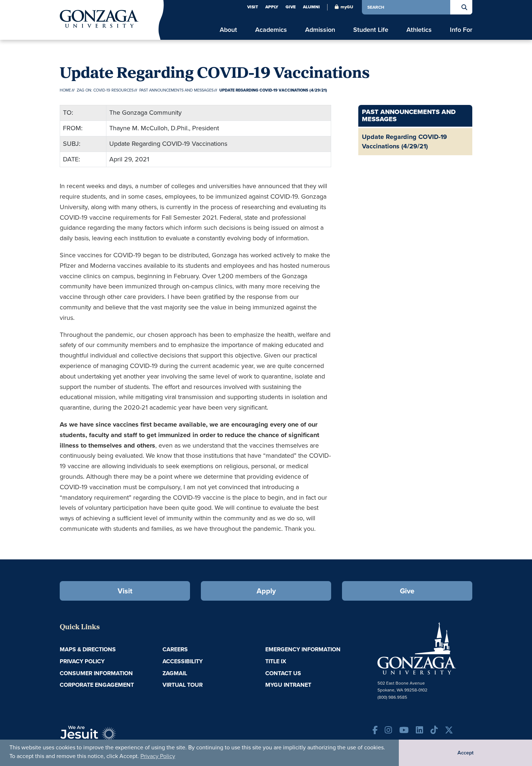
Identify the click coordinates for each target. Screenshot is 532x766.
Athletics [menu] (419, 29)
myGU (347, 7)
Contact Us (283, 673)
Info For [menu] (461, 29)
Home (65, 90)
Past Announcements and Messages (176, 90)
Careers (175, 649)
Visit (252, 7)
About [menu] (228, 29)
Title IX (275, 661)
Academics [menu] (271, 29)
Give (291, 7)
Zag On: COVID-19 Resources (105, 90)
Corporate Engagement (97, 685)
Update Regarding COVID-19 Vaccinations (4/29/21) (404, 141)
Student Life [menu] (370, 29)
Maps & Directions (88, 649)
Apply (271, 7)
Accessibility (182, 661)
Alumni (311, 7)
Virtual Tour (182, 685)
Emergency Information (303, 649)
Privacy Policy (157, 756)
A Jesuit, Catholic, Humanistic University (121, 737)
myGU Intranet (288, 685)
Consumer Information (96, 673)
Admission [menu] (320, 29)
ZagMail (174, 673)
